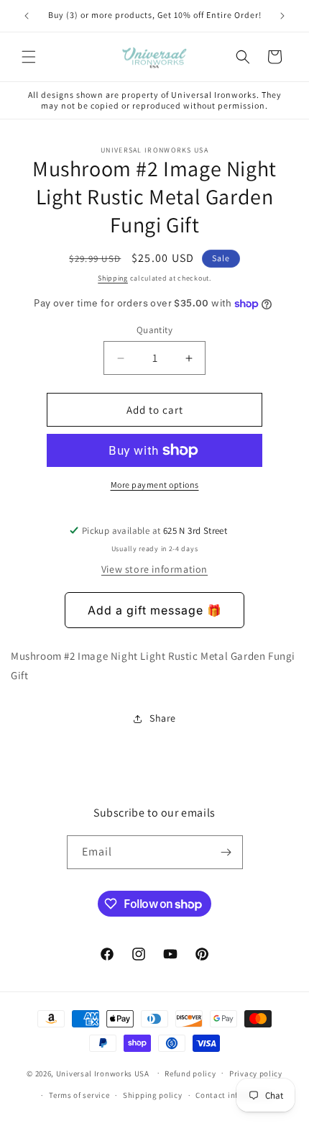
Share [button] (162, 718)
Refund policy (190, 1073)
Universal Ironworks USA (102, 1073)
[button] (29, 57)
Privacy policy (255, 1073)
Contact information (234, 1095)
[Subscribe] (226, 852)
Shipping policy (153, 1095)
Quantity (154, 330)
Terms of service (79, 1095)
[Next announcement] (282, 16)
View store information (154, 569)
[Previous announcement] (26, 16)
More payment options (155, 484)
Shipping (113, 278)
